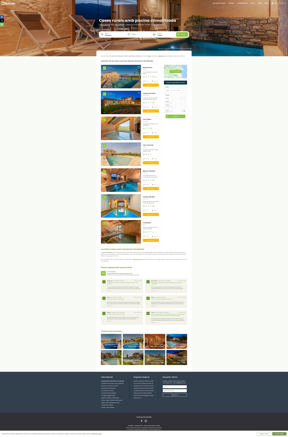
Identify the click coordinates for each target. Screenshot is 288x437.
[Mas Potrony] (121, 76)
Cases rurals (167, 48)
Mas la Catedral (159, 312)
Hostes (167, 95)
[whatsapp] (2, 24)
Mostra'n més (137, 398)
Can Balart (157, 297)
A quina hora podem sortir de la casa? (144, 388)
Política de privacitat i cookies (152, 425)
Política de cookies (97, 433)
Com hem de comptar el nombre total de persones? (144, 383)
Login (276, 3)
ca (283, 3)
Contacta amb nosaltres (107, 407)
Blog (259, 3)
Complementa (242, 3)
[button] (136, 76)
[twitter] (2, 20)
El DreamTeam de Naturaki (108, 388)
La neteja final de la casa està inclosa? (144, 390)
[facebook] (2, 17)
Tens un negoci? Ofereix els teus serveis (111, 400)
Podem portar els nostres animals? (143, 393)
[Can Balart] (121, 232)
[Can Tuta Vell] (121, 154)
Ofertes (231, 3)
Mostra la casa (150, 85)
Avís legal (130, 425)
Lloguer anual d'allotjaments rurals (110, 402)
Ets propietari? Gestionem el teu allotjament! (113, 381)
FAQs (266, 3)
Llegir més (109, 290)
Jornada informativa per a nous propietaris (112, 383)
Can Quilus (116, 280)
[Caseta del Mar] (121, 206)
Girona (149, 56)
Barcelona (161, 56)
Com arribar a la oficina (107, 390)
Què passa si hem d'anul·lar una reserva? (144, 386)
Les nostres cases (219, 3)
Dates (167, 87)
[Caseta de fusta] (121, 102)
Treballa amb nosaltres (107, 405)
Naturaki (160, 48)
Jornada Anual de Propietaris (108, 393)
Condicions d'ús (138, 425)
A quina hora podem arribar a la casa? (144, 381)
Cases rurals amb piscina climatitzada (182, 48)
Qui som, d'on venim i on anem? (109, 386)
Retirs (253, 3)
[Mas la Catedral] (121, 180)
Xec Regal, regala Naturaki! (108, 395)
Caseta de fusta (161, 280)
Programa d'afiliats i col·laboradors (110, 398)
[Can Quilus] (121, 128)
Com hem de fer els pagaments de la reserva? (144, 395)
